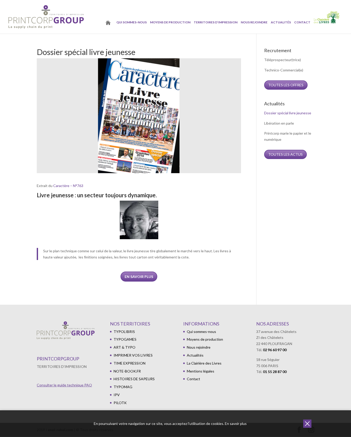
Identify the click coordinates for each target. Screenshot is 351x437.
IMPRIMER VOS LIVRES (133, 355)
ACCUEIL (109, 28)
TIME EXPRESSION (129, 363)
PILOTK (120, 403)
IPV (117, 395)
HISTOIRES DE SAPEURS (134, 379)
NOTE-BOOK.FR (127, 371)
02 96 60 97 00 (275, 350)
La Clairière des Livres (204, 363)
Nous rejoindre (198, 347)
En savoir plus (139, 276)
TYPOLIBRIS (124, 331)
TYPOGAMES (125, 339)
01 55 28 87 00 (275, 371)
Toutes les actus (285, 154)
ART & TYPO (124, 347)
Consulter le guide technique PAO (64, 385)
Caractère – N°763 (68, 185)
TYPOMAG (123, 387)
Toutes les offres (285, 85)
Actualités (281, 22)
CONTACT (302, 22)
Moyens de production (170, 22)
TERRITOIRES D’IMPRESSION (215, 22)
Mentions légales (200, 371)
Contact (193, 379)
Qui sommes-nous (131, 22)
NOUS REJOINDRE (254, 22)
